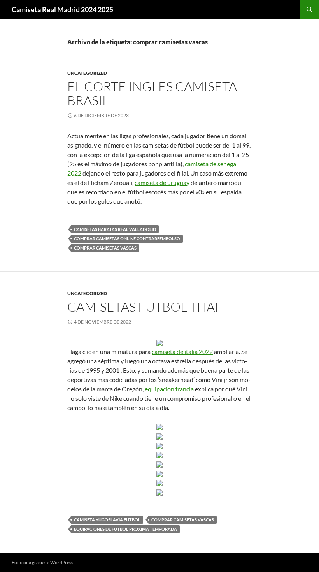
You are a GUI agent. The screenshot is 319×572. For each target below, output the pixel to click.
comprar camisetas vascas (105, 247)
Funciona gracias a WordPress (42, 562)
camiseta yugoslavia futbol (107, 519)
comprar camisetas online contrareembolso (127, 238)
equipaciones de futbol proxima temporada (125, 529)
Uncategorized (87, 73)
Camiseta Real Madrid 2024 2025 (62, 9)
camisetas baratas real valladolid (115, 229)
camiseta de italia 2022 (182, 351)
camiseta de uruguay (162, 182)
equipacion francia (169, 388)
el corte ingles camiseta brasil (152, 93)
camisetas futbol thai (143, 307)
